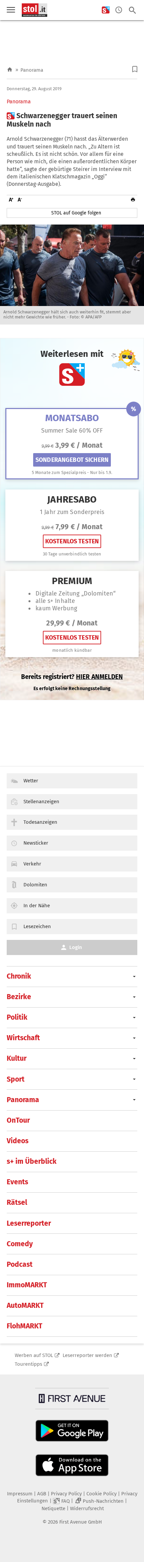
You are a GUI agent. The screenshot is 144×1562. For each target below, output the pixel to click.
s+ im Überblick (32, 1161)
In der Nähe (36, 906)
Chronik (19, 976)
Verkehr (32, 864)
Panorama (31, 70)
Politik (17, 1017)
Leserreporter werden (87, 1355)
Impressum (19, 1494)
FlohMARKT (24, 1326)
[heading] (72, 120)
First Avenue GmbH (80, 1522)
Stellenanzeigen (41, 802)
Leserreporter (29, 1223)
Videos (17, 1140)
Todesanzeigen (40, 822)
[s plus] (106, 10)
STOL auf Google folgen (76, 213)
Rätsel (17, 1202)
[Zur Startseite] (10, 70)
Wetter (30, 781)
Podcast (19, 1264)
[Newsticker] (118, 10)
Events (17, 1182)
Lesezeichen (37, 926)
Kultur (16, 1058)
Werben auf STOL (34, 1355)
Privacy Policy (66, 1494)
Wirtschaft (23, 1037)
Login (75, 947)
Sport (15, 1079)
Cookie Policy (101, 1494)
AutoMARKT (25, 1305)
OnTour (18, 1120)
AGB (41, 1494)
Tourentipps (28, 1364)
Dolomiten (35, 885)
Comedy (20, 1244)
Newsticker (35, 843)
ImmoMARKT (27, 1285)
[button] (134, 69)
